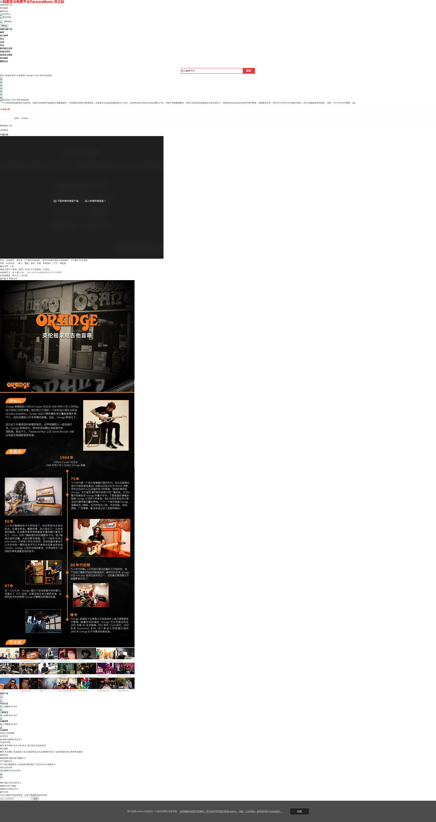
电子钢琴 (9, 745)
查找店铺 (7, 17)
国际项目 (30, 764)
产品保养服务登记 (62, 752)
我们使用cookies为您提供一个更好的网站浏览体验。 (153, 811)
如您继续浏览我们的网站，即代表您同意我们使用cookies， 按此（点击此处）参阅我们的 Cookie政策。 (231, 811)
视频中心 (21, 758)
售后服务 (4, 8)
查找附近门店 (6, 125)
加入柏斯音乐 (49, 764)
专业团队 (9, 752)
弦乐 (15, 745)
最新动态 (4, 11)
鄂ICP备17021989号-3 (10, 783)
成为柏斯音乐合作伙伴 (10, 770)
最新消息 (13, 758)
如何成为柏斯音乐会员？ (11, 739)
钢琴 (2, 745)
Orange (24, 118)
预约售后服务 (77, 752)
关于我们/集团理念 (8, 764)
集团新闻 (4, 758)
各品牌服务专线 (46, 752)
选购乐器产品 (6, 5)
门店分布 (39, 764)
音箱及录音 (41, 745)
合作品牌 (21, 764)
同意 (299, 811)
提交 (35, 798)
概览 (2, 752)
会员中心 (7, 14)
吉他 (20, 745)
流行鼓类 (31, 745)
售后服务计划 (19, 752)
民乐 (24, 745)
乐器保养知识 (32, 752)
